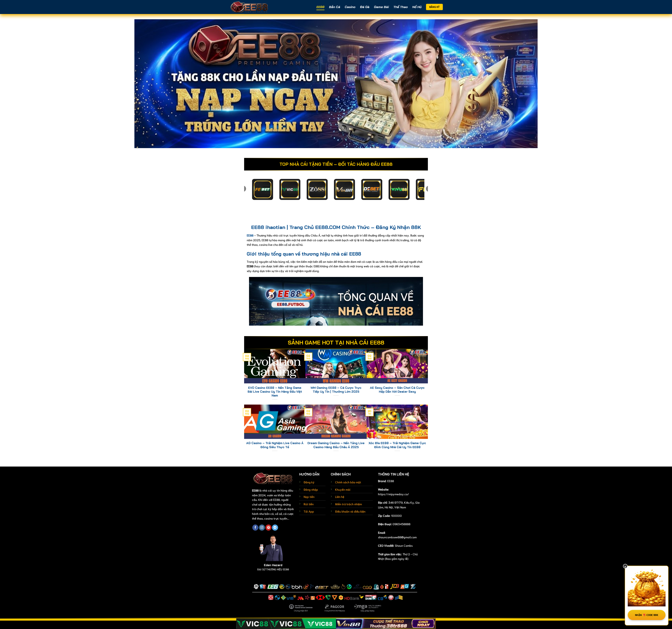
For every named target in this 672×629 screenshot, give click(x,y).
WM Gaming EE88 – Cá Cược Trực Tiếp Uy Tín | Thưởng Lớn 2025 (336, 389)
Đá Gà (364, 7)
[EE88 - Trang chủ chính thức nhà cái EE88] (249, 7)
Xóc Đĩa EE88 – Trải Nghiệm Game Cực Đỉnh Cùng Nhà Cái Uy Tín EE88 (397, 445)
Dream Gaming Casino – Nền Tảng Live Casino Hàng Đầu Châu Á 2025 (336, 445)
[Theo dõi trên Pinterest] (268, 527)
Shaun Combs (404, 545)
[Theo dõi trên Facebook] (255, 527)
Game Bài (381, 7)
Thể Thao (400, 7)
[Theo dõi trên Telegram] (275, 527)
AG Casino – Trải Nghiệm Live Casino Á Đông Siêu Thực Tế (274, 445)
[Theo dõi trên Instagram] (262, 527)
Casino (350, 7)
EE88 (320, 7)
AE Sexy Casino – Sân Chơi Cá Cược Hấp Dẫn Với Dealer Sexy (397, 389)
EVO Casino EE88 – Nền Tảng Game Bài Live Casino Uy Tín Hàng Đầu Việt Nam (275, 391)
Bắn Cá (334, 7)
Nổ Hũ (417, 7)
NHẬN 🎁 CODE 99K (646, 614)
